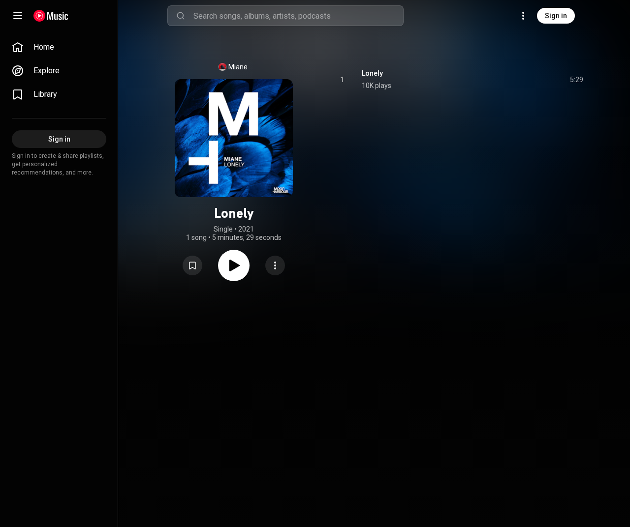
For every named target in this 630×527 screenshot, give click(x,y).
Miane (238, 67)
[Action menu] (275, 265)
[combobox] (298, 16)
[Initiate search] (181, 16)
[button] (192, 265)
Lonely (372, 73)
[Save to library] (192, 265)
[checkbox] (576, 80)
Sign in (556, 16)
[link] (59, 47)
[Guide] (18, 16)
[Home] (50, 16)
